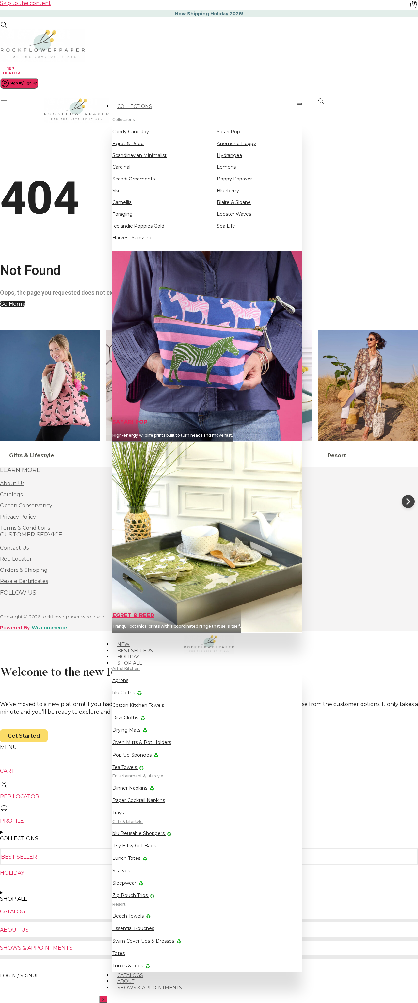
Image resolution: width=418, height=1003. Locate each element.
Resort (119, 904)
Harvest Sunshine (132, 238)
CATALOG (12, 912)
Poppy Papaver (234, 179)
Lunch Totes (127, 858)
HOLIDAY (128, 657)
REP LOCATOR (10, 70)
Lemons (226, 167)
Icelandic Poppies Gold (138, 226)
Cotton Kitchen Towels (138, 705)
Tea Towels (125, 767)
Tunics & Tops (128, 966)
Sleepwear (124, 883)
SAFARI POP (130, 422)
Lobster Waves (234, 214)
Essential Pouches (133, 928)
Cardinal (121, 167)
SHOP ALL (129, 663)
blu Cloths (124, 693)
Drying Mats (127, 730)
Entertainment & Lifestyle (137, 776)
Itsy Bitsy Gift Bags (134, 846)
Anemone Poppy (236, 143)
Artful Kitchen (126, 668)
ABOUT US (14, 930)
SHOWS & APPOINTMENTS (149, 988)
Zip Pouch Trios (130, 895)
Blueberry (228, 191)
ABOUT (125, 981)
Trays (118, 813)
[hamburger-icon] (299, 104)
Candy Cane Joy (130, 132)
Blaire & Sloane (234, 202)
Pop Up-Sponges (132, 755)
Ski (115, 191)
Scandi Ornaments (133, 179)
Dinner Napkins (130, 788)
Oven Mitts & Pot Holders (141, 742)
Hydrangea (229, 155)
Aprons (120, 680)
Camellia (122, 202)
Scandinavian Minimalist (139, 155)
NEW (123, 644)
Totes (118, 953)
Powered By (33, 628)
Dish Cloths (125, 718)
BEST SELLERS (135, 651)
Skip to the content (25, 3)
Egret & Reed (128, 143)
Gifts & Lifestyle (127, 821)
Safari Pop (228, 132)
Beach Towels (128, 916)
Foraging (122, 214)
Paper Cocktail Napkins (138, 800)
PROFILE (12, 821)
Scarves (121, 871)
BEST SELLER (19, 857)
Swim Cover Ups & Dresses (143, 941)
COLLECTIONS (134, 106)
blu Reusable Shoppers (139, 833)
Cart (7, 771)
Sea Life (226, 226)
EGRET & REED (133, 615)
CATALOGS (130, 975)
